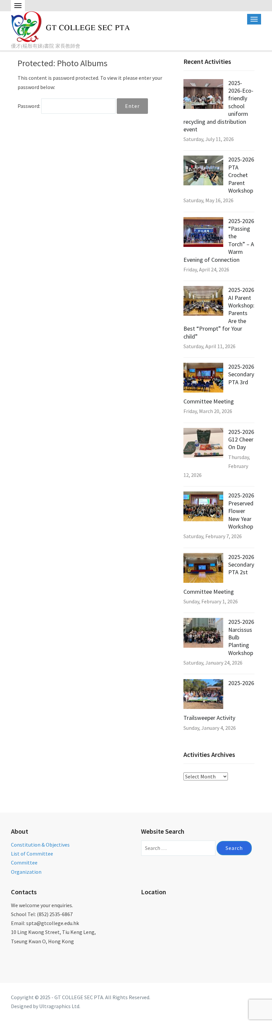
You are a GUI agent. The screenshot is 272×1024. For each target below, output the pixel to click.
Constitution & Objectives (40, 844)
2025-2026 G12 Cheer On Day (241, 439)
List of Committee (32, 853)
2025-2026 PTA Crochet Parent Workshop (241, 175)
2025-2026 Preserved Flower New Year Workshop (241, 510)
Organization (26, 871)
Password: (29, 106)
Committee (24, 862)
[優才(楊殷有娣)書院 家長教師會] (71, 26)
